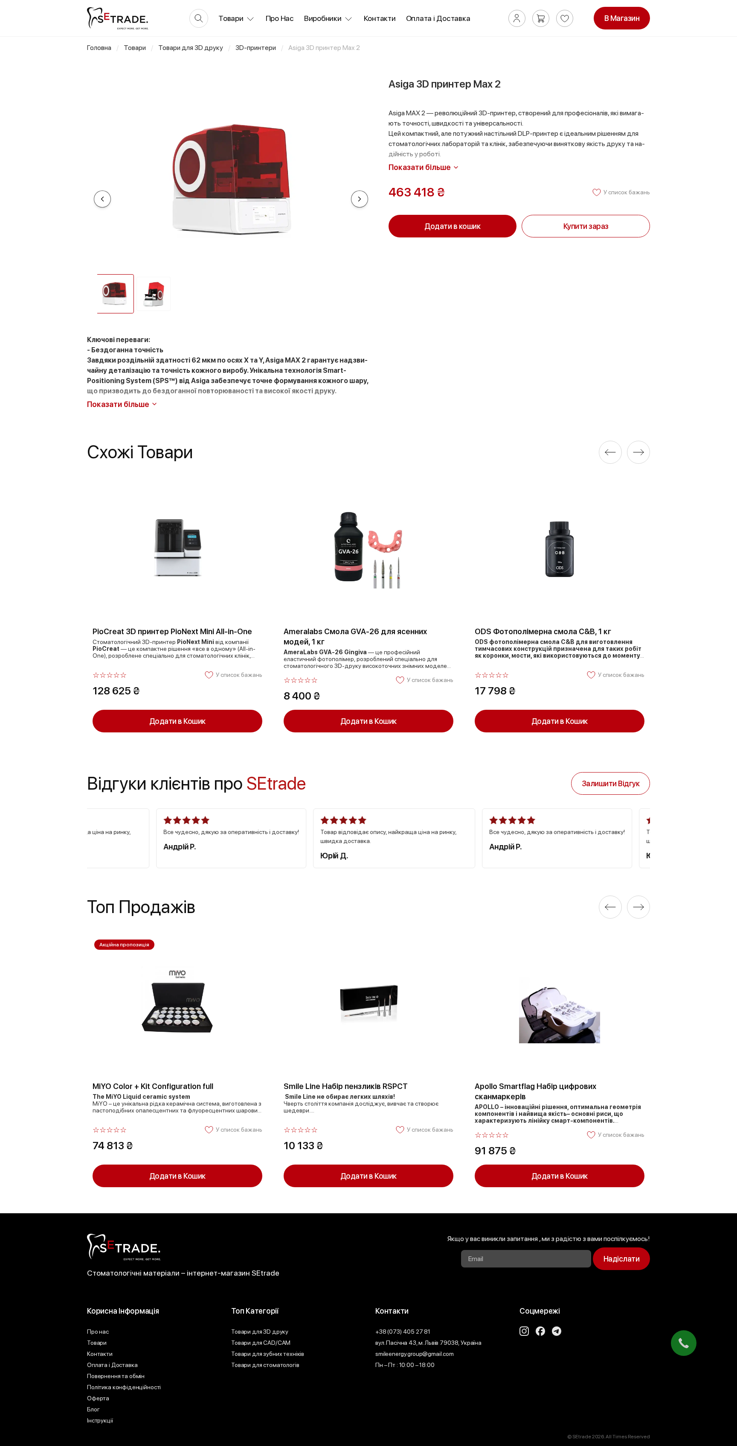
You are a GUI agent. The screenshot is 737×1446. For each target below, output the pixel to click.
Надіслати (622, 1258)
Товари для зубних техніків (267, 1353)
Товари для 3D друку (190, 48)
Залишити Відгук (611, 783)
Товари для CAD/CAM (260, 1342)
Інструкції (100, 1420)
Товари (135, 48)
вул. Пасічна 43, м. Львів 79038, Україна (428, 1342)
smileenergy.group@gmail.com (414, 1353)
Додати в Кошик (177, 721)
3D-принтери (255, 48)
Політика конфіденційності (124, 1387)
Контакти (380, 18)
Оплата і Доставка (438, 18)
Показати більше (420, 167)
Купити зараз (586, 226)
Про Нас (280, 18)
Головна (99, 48)
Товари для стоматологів (265, 1364)
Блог (93, 1409)
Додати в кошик (452, 226)
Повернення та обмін (116, 1376)
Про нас (98, 1331)
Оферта (98, 1398)
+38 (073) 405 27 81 (402, 1331)
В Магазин (622, 18)
